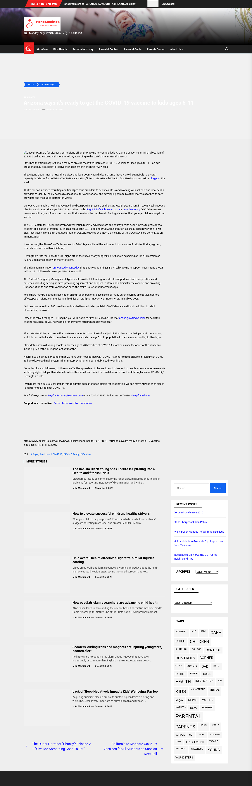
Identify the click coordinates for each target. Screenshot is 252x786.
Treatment (195, 742)
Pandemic (207, 707)
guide (207, 674)
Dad (205, 667)
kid (220, 680)
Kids (67, 454)
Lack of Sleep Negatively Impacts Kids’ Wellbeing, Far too (115, 691)
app (193, 631)
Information (204, 681)
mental (215, 689)
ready (76, 454)
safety (215, 725)
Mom (179, 701)
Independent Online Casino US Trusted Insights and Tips (195, 556)
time (178, 741)
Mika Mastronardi (33, 109)
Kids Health (60, 49)
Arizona (45, 454)
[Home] (29, 48)
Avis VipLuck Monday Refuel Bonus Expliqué (199, 531)
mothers (180, 707)
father (180, 674)
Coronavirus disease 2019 (188, 512)
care (215, 632)
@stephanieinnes (140, 395)
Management (198, 689)
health (183, 682)
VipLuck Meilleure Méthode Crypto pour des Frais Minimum (198, 543)
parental (188, 716)
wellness (197, 749)
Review (203, 725)
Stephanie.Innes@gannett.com (65, 395)
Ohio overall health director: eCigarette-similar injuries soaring (113, 560)
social (201, 734)
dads (216, 666)
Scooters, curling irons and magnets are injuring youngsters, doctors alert (117, 649)
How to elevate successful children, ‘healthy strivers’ (111, 513)
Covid (178, 665)
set (191, 735)
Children (199, 641)
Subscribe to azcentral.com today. (73, 403)
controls (185, 658)
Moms (192, 700)
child (180, 641)
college (196, 649)
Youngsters (184, 757)
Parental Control (108, 49)
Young (214, 750)
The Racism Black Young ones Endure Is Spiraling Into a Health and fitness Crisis (114, 471)
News (193, 707)
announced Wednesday (66, 267)
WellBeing (181, 749)
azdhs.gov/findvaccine (132, 318)
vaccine (86, 454)
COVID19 (57, 454)
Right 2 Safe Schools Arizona (103, 209)
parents (185, 727)
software (215, 734)
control (213, 650)
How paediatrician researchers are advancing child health (115, 602)
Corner (206, 658)
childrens (181, 649)
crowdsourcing (131, 209)
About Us (175, 49)
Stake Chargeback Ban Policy (190, 522)
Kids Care (42, 49)
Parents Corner (156, 49)
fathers (194, 673)
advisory (181, 631)
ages (35, 454)
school (180, 735)
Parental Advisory (83, 49)
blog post (155, 178)
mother (207, 700)
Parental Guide (132, 49)
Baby (203, 631)
